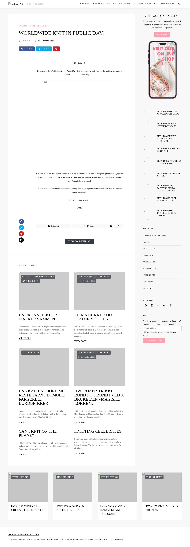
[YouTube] (164, 305)
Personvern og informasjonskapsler (111, 539)
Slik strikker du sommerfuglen (93, 317)
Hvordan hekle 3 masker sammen (38, 317)
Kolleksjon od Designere (131, 4)
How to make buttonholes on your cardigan (166, 188)
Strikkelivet (151, 4)
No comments (46, 41)
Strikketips (84, 4)
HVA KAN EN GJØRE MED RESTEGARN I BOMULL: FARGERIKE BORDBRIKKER (43, 397)
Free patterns (149, 249)
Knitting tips (149, 275)
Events (23, 26)
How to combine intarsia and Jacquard (166, 138)
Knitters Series (150, 268)
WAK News (147, 288)
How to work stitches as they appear (166, 213)
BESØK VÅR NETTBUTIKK (23, 534)
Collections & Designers (38, 277)
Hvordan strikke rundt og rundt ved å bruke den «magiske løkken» (99, 397)
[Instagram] (152, 305)
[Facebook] (146, 305)
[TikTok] (170, 305)
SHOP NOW (162, 34)
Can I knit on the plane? (38, 433)
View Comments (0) (79, 241)
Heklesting (112, 4)
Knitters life (38, 26)
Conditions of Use (158, 332)
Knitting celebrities (97, 431)
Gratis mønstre (167, 4)
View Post (25, 338)
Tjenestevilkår (91, 539)
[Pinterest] (158, 305)
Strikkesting (98, 4)
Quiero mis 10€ (154, 340)
